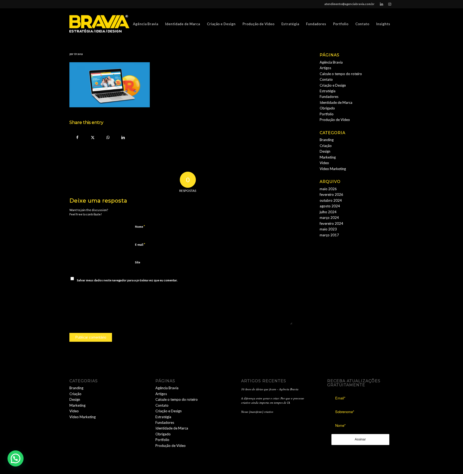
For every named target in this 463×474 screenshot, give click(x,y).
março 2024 (329, 217)
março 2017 (329, 235)
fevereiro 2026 (331, 194)
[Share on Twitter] (92, 137)
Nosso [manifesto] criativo (257, 412)
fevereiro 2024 (331, 223)
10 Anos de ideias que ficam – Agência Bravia (269, 389)
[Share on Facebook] (77, 137)
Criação (326, 146)
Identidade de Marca (336, 102)
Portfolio (327, 114)
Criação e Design (333, 85)
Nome (140, 226)
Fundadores (329, 96)
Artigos (325, 68)
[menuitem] (145, 23)
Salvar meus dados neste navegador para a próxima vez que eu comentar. (127, 280)
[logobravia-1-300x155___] (99, 23)
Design (325, 151)
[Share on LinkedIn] (123, 137)
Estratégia (327, 91)
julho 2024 (328, 212)
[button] (16, 458)
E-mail (140, 244)
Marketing (328, 157)
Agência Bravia (331, 62)
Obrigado (327, 108)
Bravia (78, 54)
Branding (327, 140)
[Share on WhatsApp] (107, 137)
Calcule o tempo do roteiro (341, 74)
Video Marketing (333, 169)
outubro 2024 (331, 200)
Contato (326, 79)
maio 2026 (328, 189)
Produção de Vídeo (335, 119)
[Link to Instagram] (390, 4)
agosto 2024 (330, 206)
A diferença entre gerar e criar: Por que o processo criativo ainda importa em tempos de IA (272, 400)
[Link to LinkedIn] (381, 4)
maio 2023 (328, 229)
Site (137, 262)
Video (324, 163)
